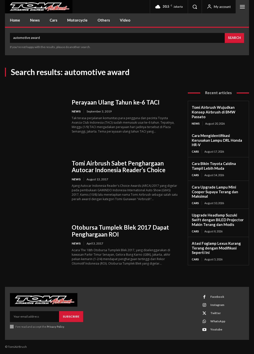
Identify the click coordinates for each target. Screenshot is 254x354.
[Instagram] (204, 305)
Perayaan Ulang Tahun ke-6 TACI (115, 102)
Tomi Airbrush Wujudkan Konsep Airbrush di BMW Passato (213, 112)
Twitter (215, 313)
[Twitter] (204, 313)
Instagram (217, 305)
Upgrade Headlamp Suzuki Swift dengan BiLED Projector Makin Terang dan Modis (218, 220)
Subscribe (71, 316)
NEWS (76, 111)
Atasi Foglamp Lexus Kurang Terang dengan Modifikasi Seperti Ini (216, 248)
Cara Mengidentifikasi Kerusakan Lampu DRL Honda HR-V (217, 140)
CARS (195, 151)
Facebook (217, 297)
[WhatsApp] (204, 322)
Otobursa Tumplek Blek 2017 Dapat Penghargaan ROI (120, 231)
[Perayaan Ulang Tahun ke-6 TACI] (35, 116)
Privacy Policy (55, 326)
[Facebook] (204, 297)
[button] (194, 6)
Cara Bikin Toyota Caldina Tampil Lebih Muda (214, 165)
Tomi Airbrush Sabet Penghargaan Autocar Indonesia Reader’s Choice (118, 167)
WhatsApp (217, 321)
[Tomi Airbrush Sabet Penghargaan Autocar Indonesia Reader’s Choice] (35, 180)
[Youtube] (204, 330)
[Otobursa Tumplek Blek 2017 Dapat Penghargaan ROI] (35, 245)
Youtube (216, 329)
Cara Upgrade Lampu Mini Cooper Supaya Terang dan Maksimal (215, 192)
